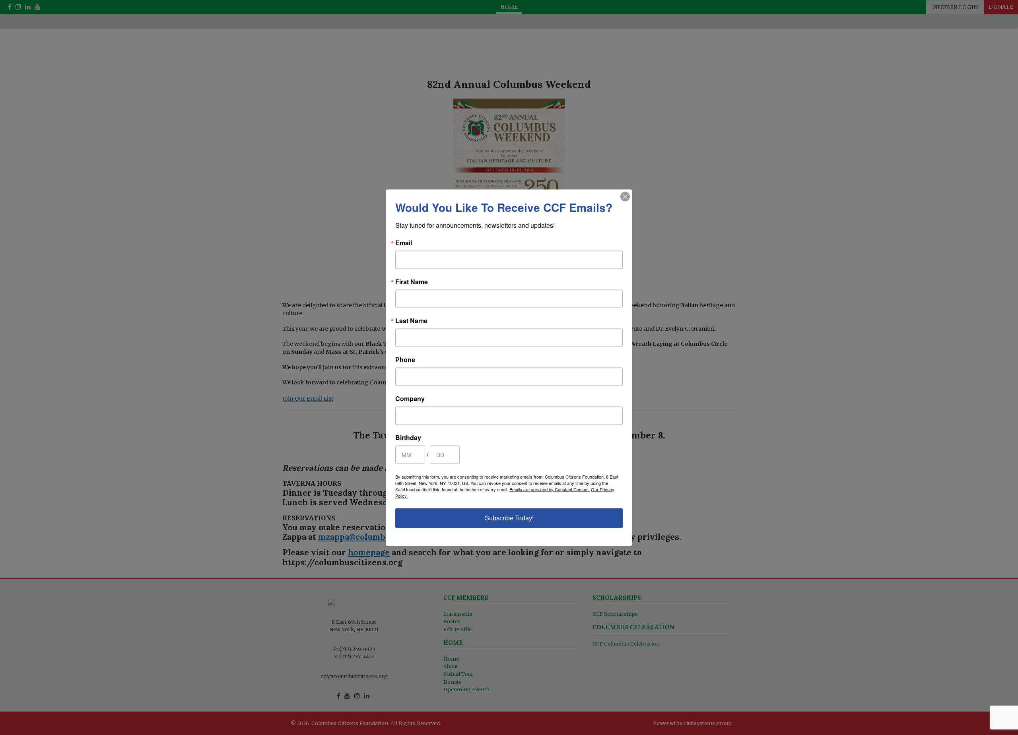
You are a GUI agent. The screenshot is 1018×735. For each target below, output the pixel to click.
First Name (411, 281)
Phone (405, 359)
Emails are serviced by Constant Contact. (549, 489)
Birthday (408, 437)
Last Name (411, 320)
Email (403, 242)
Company (410, 398)
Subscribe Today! (509, 517)
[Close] (625, 196)
